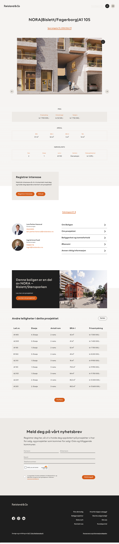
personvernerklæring (33, 479)
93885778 (30, 245)
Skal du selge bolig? (99, 516)
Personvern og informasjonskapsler (95, 533)
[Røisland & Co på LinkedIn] (23, 518)
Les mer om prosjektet (26, 298)
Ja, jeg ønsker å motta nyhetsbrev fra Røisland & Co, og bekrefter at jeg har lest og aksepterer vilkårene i (42, 477)
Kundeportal (97, 6)
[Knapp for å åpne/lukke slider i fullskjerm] (103, 42)
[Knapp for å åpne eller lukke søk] (107, 6)
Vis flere (59, 400)
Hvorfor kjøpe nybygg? (98, 512)
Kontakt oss (78, 524)
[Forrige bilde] (12, 91)
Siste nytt (79, 520)
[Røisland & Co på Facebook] (13, 518)
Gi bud (40, 194)
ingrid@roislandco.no (34, 247)
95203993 (30, 229)
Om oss (104, 520)
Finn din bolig (78, 512)
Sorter (102, 318)
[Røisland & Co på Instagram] (18, 518)
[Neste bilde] (107, 91)
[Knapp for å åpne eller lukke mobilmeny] (113, 6)
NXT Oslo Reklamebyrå (35, 533)
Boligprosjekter (77, 516)
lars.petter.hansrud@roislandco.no (40, 231)
